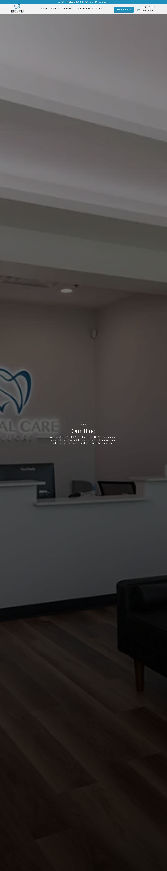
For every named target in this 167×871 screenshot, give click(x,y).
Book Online (124, 9)
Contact (100, 8)
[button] (55, 8)
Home (43, 8)
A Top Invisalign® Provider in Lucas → (83, 2)
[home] (17, 8)
